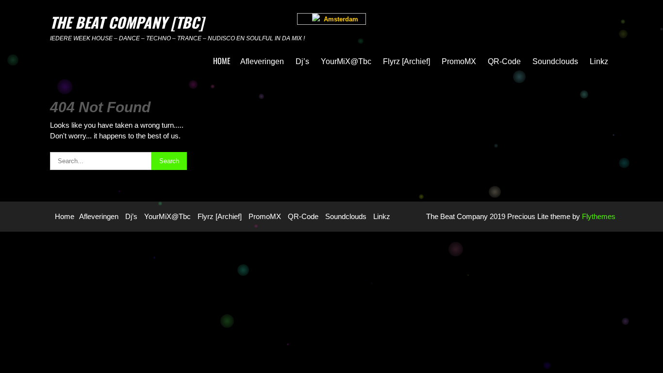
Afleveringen (262, 61)
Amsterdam (339, 19)
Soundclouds (555, 61)
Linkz (599, 61)
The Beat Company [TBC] (127, 22)
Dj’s (302, 61)
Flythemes (597, 216)
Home (222, 61)
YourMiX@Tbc (346, 61)
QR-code (504, 61)
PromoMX (459, 61)
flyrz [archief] (406, 61)
